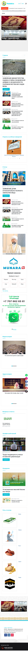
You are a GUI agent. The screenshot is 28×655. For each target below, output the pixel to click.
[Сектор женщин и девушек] (14, 147)
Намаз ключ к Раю (13, 8)
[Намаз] (10, 536)
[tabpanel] (14, 148)
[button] (11, 403)
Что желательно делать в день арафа (14, 355)
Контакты (9, 10)
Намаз (20, 530)
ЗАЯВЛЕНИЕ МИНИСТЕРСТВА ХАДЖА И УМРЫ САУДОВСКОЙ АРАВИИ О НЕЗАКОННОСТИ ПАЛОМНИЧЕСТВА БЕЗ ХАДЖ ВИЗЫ (14, 82)
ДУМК (3, 13)
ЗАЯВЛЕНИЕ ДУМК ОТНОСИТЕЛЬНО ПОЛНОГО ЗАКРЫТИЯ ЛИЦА (13, 191)
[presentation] (13, 364)
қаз (23, 3)
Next (26, 149)
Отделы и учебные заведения (12, 137)
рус (19, 3)
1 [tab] (8, 158)
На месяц (5, 291)
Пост (19, 545)
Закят (19, 561)
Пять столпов (7, 510)
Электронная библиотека (19, 10)
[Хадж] (10, 584)
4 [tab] (15, 158)
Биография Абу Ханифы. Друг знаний (14, 393)
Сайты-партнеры (8, 627)
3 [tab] (13, 158)
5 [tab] (17, 158)
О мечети (4, 10)
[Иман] (10, 520)
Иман (19, 514)
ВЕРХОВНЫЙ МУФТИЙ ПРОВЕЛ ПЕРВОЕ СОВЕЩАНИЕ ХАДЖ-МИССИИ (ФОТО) (11, 38)
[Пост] (10, 552)
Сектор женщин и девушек (14, 155)
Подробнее (6, 89)
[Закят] (10, 568)
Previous (1, 149)
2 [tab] (10, 158)
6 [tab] (19, 158)
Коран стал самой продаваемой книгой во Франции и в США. (17, 105)
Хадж (19, 577)
